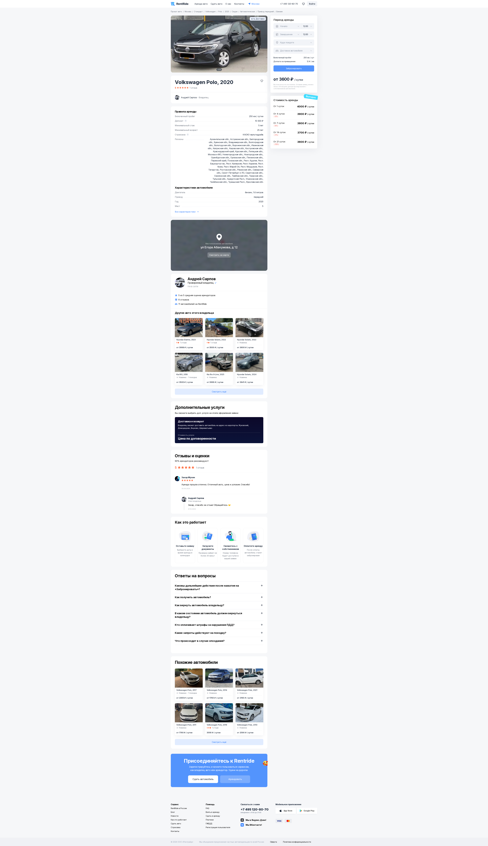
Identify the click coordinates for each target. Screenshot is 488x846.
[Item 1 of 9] (219, 44)
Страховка (175, 827)
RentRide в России (179, 808)
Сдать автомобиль (203, 779)
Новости (174, 816)
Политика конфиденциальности (297, 842)
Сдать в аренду (213, 816)
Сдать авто (216, 4)
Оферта (273, 842)
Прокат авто (176, 11)
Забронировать (294, 68)
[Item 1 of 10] (189, 327)
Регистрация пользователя (218, 827)
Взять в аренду (212, 812)
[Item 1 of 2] (249, 362)
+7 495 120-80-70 (255, 809)
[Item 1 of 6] (219, 327)
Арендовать (235, 779)
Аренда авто (201, 4)
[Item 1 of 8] (219, 362)
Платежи (210, 820)
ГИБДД (209, 823)
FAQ (207, 808)
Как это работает (179, 820)
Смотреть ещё (219, 391)
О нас (228, 4)
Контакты (239, 4)
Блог (173, 812)
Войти (312, 4)
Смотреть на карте (219, 255)
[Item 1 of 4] (189, 678)
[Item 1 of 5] (249, 327)
